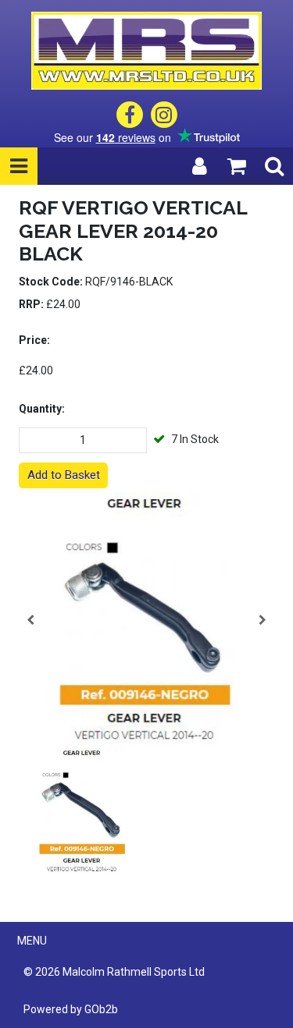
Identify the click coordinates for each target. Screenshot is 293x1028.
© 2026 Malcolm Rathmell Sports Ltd (114, 972)
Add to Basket (63, 475)
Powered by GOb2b (70, 1009)
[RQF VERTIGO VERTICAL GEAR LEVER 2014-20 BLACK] (146, 619)
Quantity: (42, 408)
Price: (34, 340)
